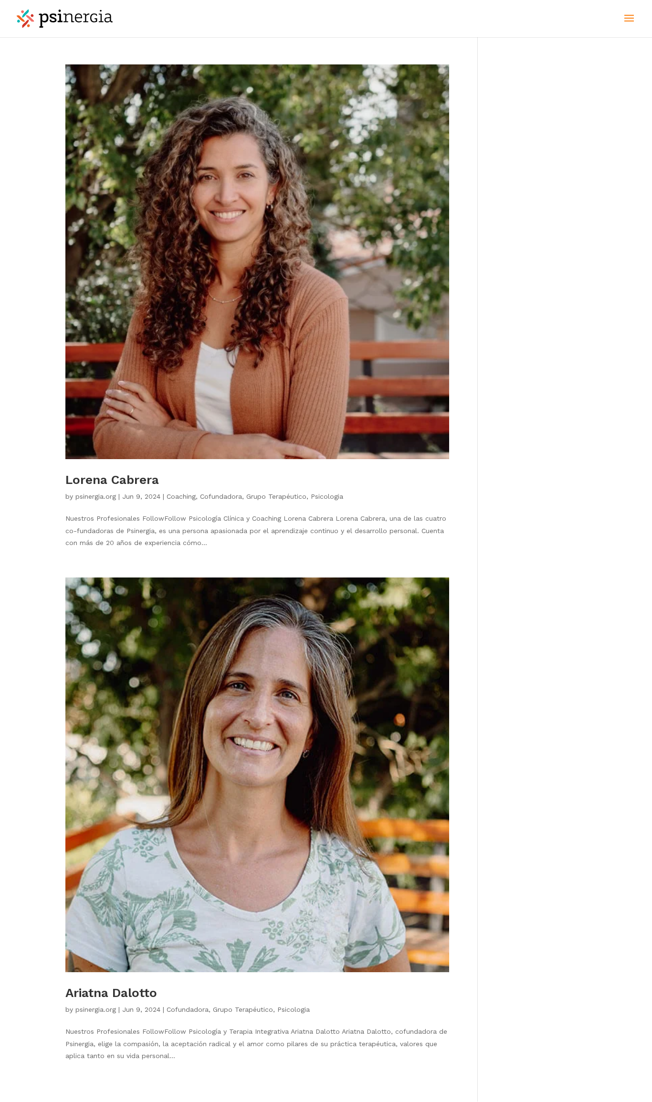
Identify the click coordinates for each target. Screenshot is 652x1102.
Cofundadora (221, 496)
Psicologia (327, 496)
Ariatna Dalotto (111, 993)
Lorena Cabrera (112, 479)
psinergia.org (95, 496)
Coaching (181, 496)
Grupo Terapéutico (276, 496)
